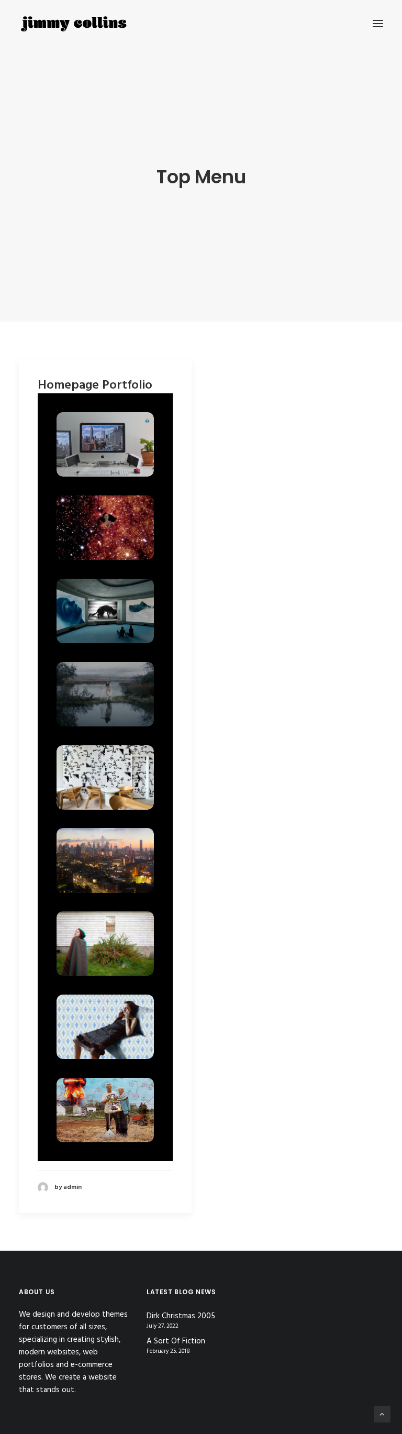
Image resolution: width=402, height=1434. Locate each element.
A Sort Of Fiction (176, 1342)
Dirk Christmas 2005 (181, 1316)
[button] (378, 23)
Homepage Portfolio (95, 385)
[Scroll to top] (382, 1414)
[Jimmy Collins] (74, 23)
